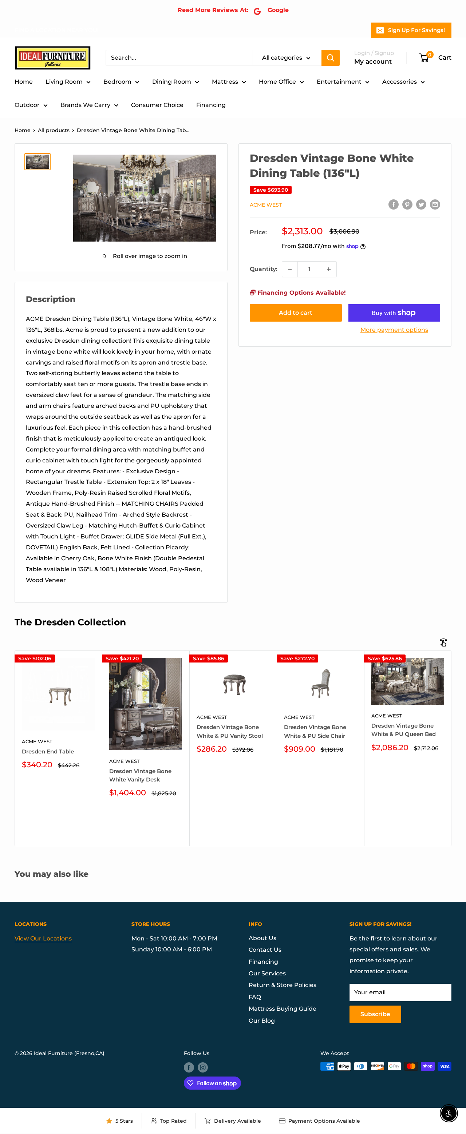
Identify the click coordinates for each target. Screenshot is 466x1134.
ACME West (266, 205)
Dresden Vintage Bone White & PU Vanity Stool (230, 731)
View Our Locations (43, 938)
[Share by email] (435, 204)
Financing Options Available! (301, 292)
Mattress (225, 81)
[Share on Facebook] (393, 204)
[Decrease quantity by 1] (289, 269)
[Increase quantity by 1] (328, 269)
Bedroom (117, 81)
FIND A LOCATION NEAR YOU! (57, 30)
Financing (211, 105)
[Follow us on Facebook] (189, 1067)
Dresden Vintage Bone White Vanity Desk (140, 775)
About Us (262, 938)
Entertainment (339, 81)
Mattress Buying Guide (282, 1008)
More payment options (394, 329)
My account (373, 61)
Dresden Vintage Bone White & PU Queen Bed (403, 729)
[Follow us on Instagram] (203, 1067)
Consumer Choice (157, 105)
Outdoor (27, 105)
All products (54, 130)
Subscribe (375, 1014)
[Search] (330, 58)
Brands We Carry (85, 105)
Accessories (399, 81)
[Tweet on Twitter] (421, 204)
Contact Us (265, 949)
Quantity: (263, 269)
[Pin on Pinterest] (407, 204)
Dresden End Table (48, 751)
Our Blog (262, 1020)
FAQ (255, 997)
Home (24, 81)
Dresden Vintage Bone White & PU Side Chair (315, 731)
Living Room (64, 81)
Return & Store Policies (282, 985)
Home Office (277, 81)
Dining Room (171, 81)
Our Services (267, 973)
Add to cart (295, 312)
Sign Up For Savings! (416, 30)
